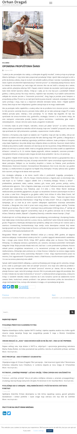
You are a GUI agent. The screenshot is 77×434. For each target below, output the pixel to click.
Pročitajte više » (12, 336)
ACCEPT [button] (49, 431)
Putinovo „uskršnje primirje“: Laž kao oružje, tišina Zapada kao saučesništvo (36, 372)
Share (24, 287)
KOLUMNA (5, 63)
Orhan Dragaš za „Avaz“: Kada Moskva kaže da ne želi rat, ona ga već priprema (36, 341)
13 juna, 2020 (8, 70)
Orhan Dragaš (14, 2)
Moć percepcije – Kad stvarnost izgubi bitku (21, 357)
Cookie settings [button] (38, 431)
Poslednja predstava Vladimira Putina (19, 325)
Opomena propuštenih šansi (21, 66)
